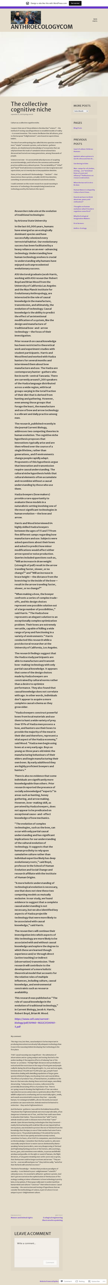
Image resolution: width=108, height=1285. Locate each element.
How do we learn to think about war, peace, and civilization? (83, 199)
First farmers (79, 223)
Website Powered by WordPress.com (54, 1281)
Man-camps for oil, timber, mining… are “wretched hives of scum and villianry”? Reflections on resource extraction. (84, 173)
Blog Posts (95, 20)
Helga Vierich (29, 114)
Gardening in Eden (81, 163)
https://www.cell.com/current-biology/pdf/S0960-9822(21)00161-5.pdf (35, 1022)
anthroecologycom (42, 26)
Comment (50, 1262)
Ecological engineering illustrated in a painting (52, 1218)
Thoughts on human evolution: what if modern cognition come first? (84, 209)
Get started (75, 3)
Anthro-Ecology (80, 228)
